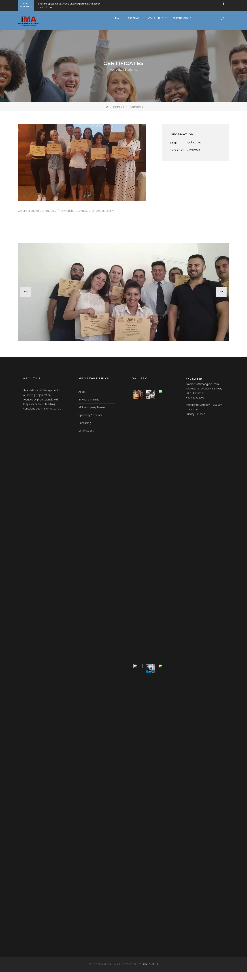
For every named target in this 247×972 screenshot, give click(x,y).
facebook (223, 4)
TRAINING (133, 18)
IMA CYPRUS (150, 964)
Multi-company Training (92, 407)
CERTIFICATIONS (182, 18)
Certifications (86, 430)
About (82, 391)
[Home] (107, 106)
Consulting (84, 422)
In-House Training (88, 399)
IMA (117, 18)
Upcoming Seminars (90, 415)
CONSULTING (155, 18)
